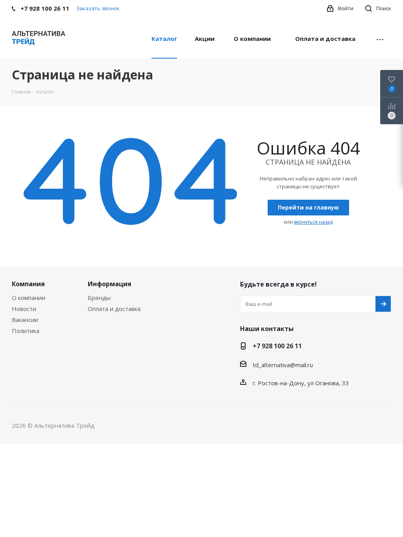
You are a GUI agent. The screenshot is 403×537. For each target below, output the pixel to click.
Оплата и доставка (114, 309)
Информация (109, 284)
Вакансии (25, 320)
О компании (28, 298)
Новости (24, 309)
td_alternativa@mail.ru (283, 365)
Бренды (99, 298)
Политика (25, 331)
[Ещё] (380, 38)
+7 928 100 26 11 (277, 346)
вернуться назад (313, 222)
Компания (28, 284)
